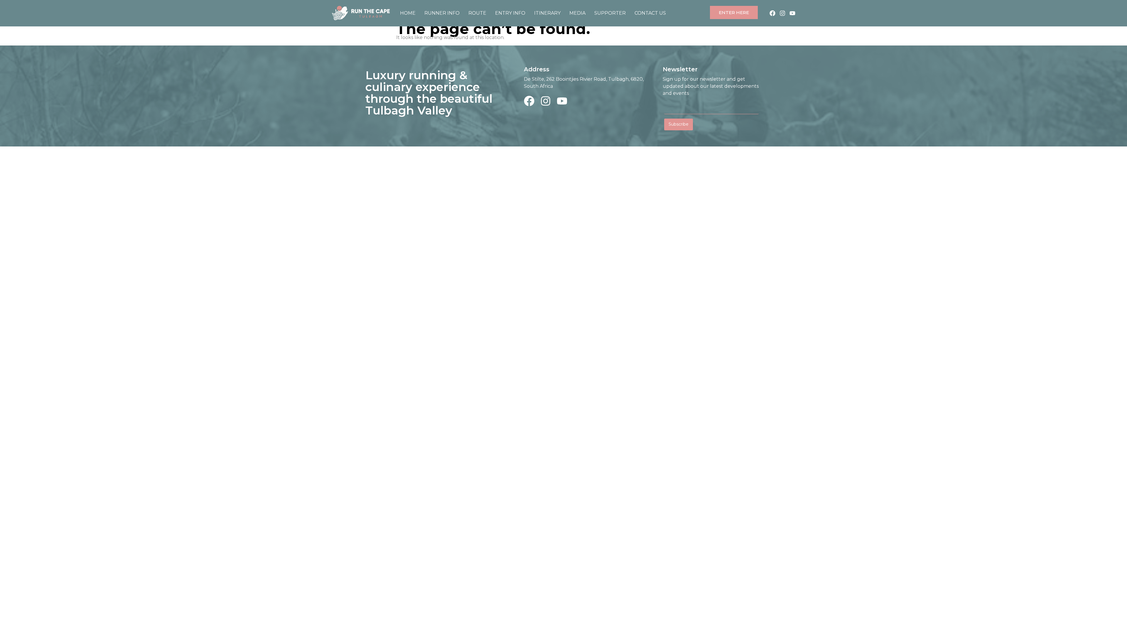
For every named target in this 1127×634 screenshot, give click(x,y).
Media (577, 13)
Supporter (610, 13)
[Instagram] (782, 13)
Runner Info (442, 13)
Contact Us (650, 13)
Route (477, 13)
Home (408, 13)
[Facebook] (772, 13)
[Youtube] (792, 13)
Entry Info (510, 13)
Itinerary (547, 13)
